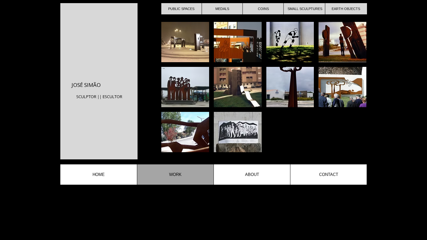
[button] (185, 42)
